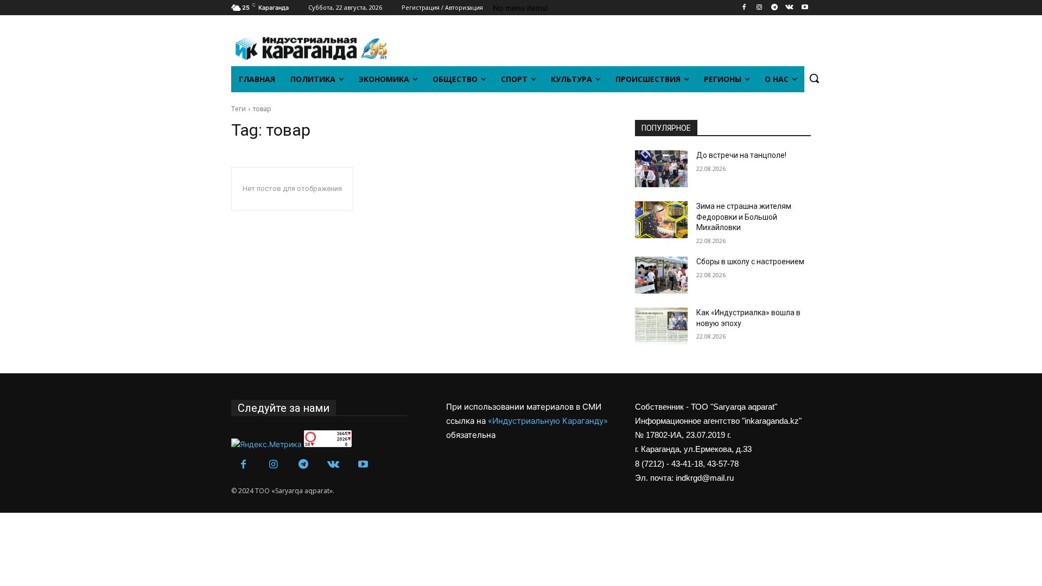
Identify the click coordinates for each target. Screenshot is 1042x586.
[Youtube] (804, 8)
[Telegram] (774, 8)
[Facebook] (744, 8)
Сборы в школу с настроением (750, 261)
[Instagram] (759, 8)
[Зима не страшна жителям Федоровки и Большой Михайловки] (661, 219)
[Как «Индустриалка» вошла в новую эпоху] (661, 326)
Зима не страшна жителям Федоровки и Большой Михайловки (743, 217)
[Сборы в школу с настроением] (661, 275)
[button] (814, 78)
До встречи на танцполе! (741, 155)
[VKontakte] (789, 8)
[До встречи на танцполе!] (661, 168)
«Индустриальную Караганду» (548, 421)
